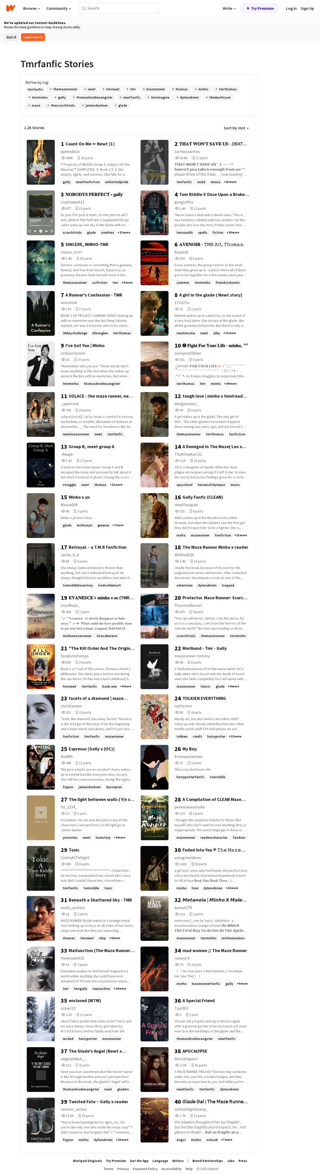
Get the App (139, 1161)
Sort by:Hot (234, 127)
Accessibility (172, 1169)
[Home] (10, 8)
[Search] (84, 8)
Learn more (33, 37)
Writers (178, 1161)
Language (160, 1161)
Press (242, 1161)
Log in (291, 8)
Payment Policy (145, 1169)
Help (189, 1169)
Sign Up (307, 8)
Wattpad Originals (87, 1161)
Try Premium (262, 8)
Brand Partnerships (207, 1161)
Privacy (123, 1169)
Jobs (230, 1161)
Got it (11, 37)
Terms (109, 1169)
